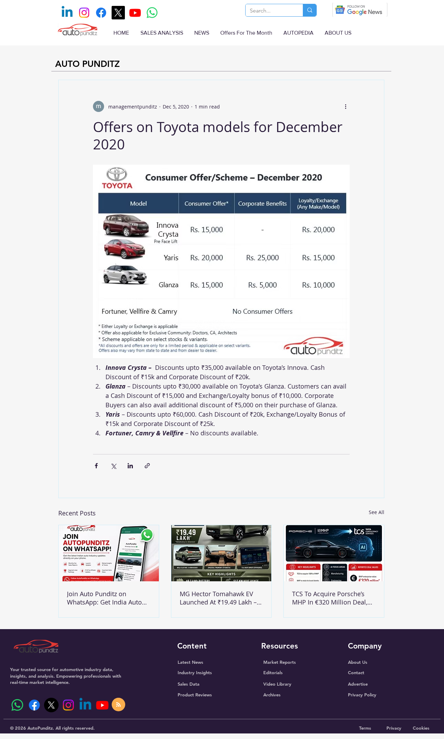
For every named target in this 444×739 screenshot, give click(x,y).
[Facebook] (101, 12)
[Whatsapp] (152, 12)
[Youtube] (135, 12)
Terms (365, 728)
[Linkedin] (67, 12)
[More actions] (345, 106)
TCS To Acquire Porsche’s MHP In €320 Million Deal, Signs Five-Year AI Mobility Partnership (330, 598)
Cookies (421, 728)
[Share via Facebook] (96, 465)
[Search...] (309, 10)
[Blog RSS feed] (118, 705)
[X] (118, 12)
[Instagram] (84, 12)
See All (376, 512)
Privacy (393, 728)
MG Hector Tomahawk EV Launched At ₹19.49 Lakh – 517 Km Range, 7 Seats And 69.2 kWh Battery (219, 598)
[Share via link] (147, 465)
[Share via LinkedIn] (130, 465)
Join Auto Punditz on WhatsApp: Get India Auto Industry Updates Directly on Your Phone (108, 598)
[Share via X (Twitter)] (113, 465)
